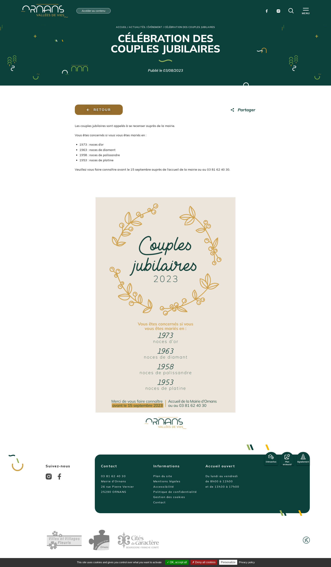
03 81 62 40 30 (113, 476)
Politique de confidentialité (175, 492)
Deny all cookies (204, 562)
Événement (155, 27)
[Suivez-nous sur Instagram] (49, 476)
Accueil (121, 27)
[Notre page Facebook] (266, 10)
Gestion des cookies (169, 497)
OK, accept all (178, 562)
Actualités (137, 27)
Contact (159, 502)
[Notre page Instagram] (278, 10)
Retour (102, 109)
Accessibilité (163, 486)
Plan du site (162, 476)
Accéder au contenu (93, 10)
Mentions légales (166, 481)
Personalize (228, 562)
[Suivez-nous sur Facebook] (59, 476)
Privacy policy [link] (247, 562)
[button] (291, 10)
